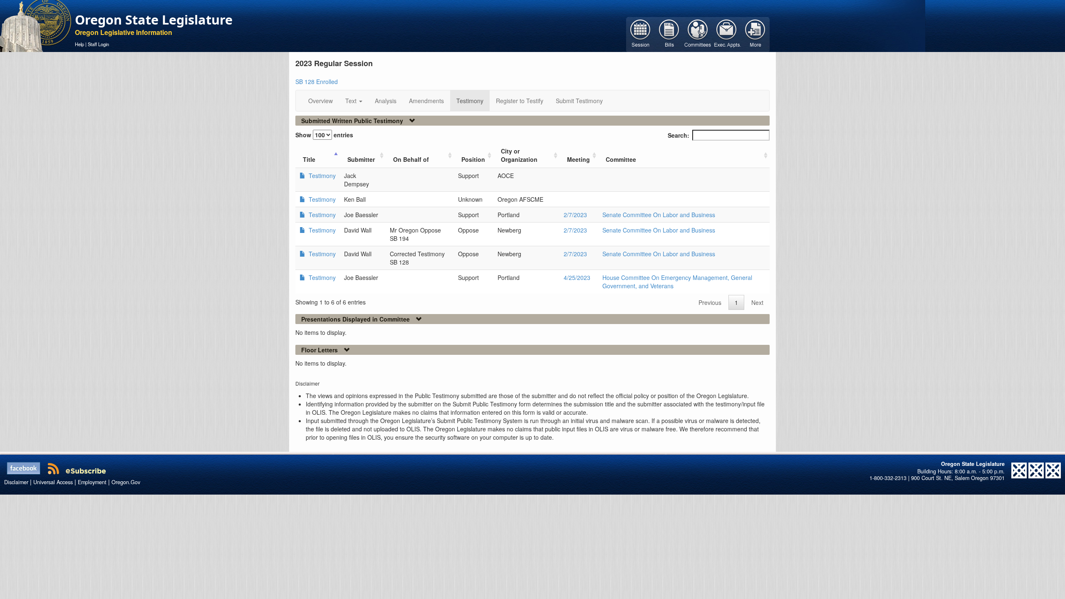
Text (351, 101)
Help (79, 44)
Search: (678, 135)
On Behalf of (411, 159)
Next (757, 302)
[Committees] (698, 34)
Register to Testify (519, 101)
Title (309, 159)
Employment (92, 482)
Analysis (385, 101)
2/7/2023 (575, 214)
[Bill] (669, 34)
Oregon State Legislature (154, 19)
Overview (320, 101)
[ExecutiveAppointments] (726, 34)
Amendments (426, 101)
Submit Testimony (579, 101)
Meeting (578, 159)
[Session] (640, 34)
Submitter (361, 159)
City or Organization (519, 155)
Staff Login (98, 44)
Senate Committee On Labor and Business (658, 214)
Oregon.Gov (125, 482)
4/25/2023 (577, 277)
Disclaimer (16, 482)
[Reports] (755, 34)
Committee (621, 159)
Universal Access (53, 482)
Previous (709, 302)
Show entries (324, 135)
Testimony (469, 101)
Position (473, 159)
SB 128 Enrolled (316, 81)
